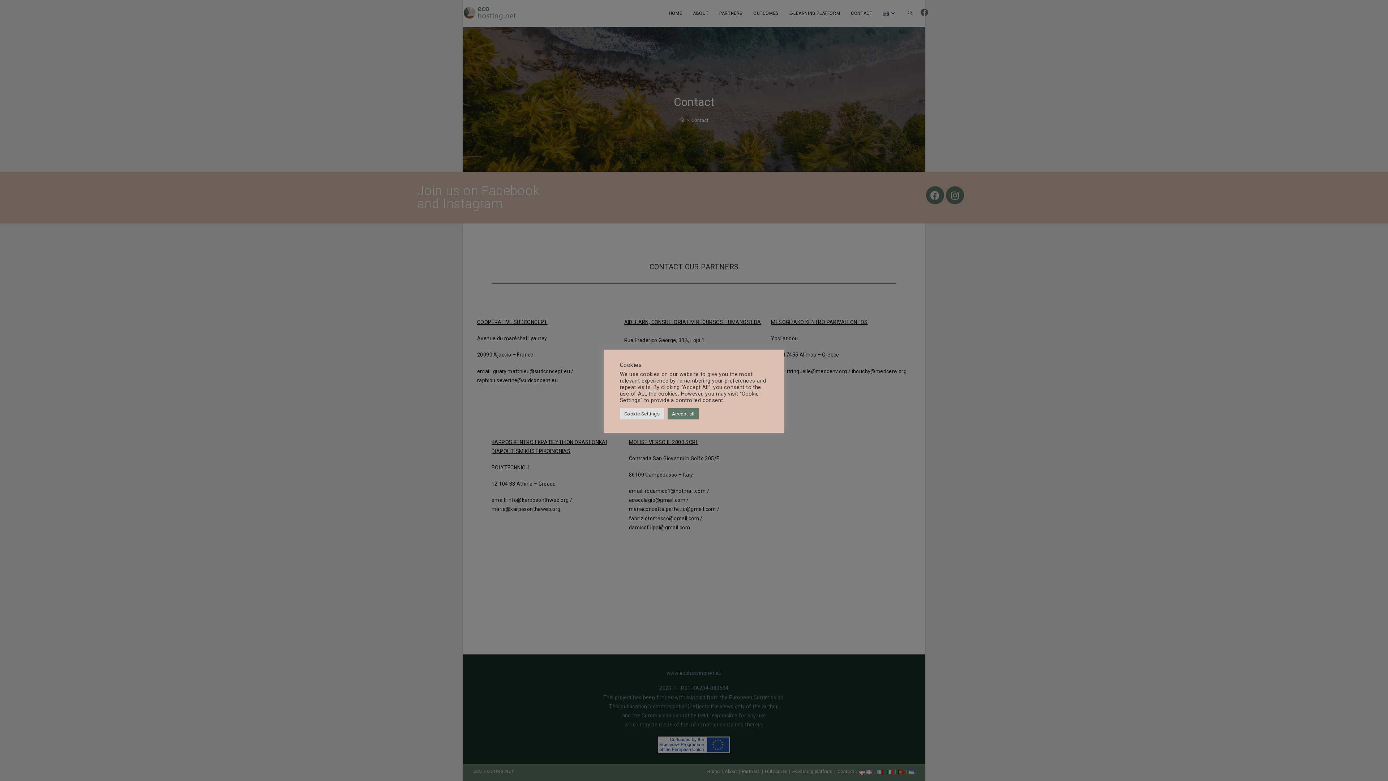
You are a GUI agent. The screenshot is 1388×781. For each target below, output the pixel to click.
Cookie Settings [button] (642, 414)
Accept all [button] (683, 414)
